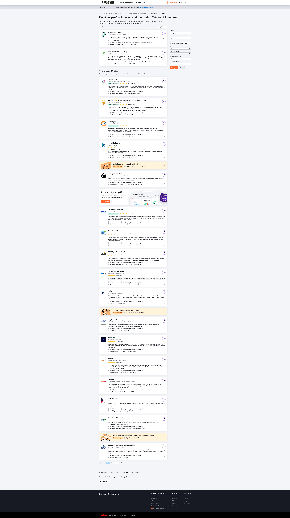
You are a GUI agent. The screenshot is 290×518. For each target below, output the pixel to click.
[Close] (171, 241)
